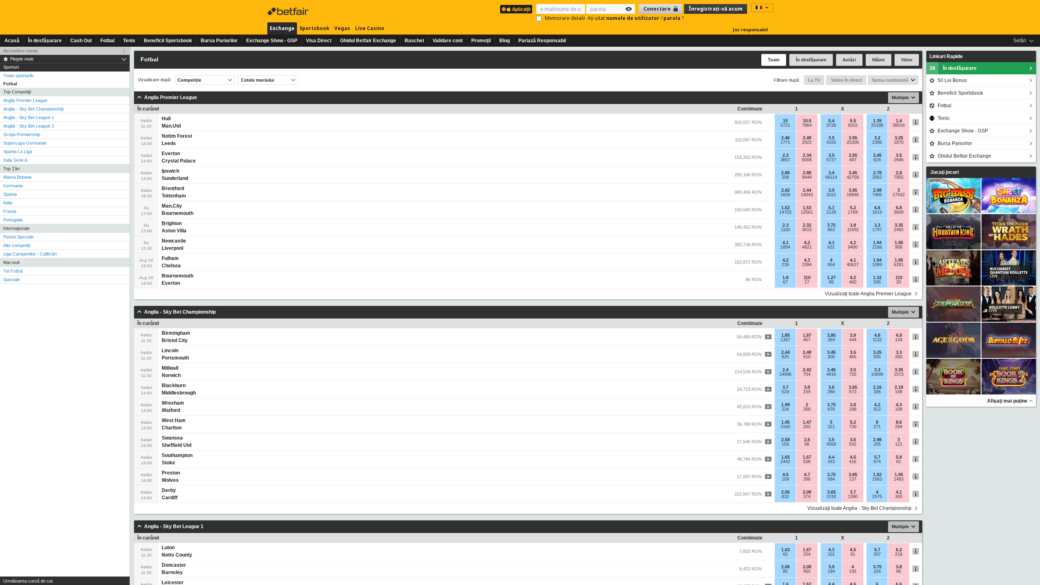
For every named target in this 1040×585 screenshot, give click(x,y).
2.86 (785, 173)
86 (898, 571)
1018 (831, 496)
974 (877, 461)
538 (806, 461)
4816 (831, 374)
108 (898, 409)
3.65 (853, 387)
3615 (807, 230)
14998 (785, 374)
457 (806, 340)
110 (807, 277)
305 (831, 357)
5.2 (853, 208)
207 (877, 554)
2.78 (877, 173)
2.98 (877, 190)
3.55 (853, 138)
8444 (807, 177)
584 (831, 479)
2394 (807, 264)
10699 (877, 374)
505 (877, 357)
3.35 (899, 225)
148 (898, 392)
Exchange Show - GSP (271, 40)
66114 (831, 177)
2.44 (807, 190)
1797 (877, 230)
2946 (899, 160)
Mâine (878, 59)
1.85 (785, 335)
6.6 (877, 208)
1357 (785, 340)
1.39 (877, 121)
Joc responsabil (750, 29)
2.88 (807, 173)
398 (806, 479)
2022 (807, 142)
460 (852, 282)
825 (785, 357)
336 (877, 392)
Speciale (11, 279)
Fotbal (107, 40)
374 (806, 496)
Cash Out (81, 40)
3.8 (853, 225)
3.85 (831, 335)
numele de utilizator (633, 18)
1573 (899, 374)
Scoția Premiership (21, 134)
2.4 (785, 370)
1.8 (785, 277)
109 (785, 479)
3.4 (831, 173)
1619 (877, 212)
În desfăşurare (45, 40)
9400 (853, 247)
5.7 (877, 457)
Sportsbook (314, 28)
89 (831, 282)
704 (806, 374)
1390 (853, 496)
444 (852, 340)
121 (898, 444)
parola (672, 18)
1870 (899, 142)
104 (877, 571)
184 (831, 571)
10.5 (807, 121)
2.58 (785, 440)
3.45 (877, 155)
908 (898, 247)
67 (785, 282)
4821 (807, 247)
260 (898, 357)
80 (785, 571)
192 (852, 571)
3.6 (831, 387)
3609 (899, 212)
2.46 (785, 138)
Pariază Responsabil (542, 40)
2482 (899, 230)
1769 (853, 212)
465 (852, 357)
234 (785, 409)
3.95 (853, 190)
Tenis (129, 40)
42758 (853, 177)
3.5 (831, 138)
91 (852, 554)
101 (831, 554)
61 (898, 461)
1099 (877, 264)
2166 (877, 247)
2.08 (807, 492)
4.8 (877, 335)
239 (785, 264)
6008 (807, 160)
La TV (814, 80)
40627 (853, 264)
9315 (853, 125)
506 (877, 282)
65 (785, 554)
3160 (785, 427)
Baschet (414, 40)
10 (785, 121)
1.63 (785, 550)
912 (877, 409)
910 (806, 357)
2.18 (899, 387)
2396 (877, 142)
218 (898, 554)
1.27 (831, 277)
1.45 (785, 422)
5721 (785, 125)
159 (806, 392)
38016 (899, 125)
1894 (785, 247)
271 (877, 427)
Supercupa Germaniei (24, 143)
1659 (785, 195)
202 (806, 427)
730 (852, 427)
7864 (807, 125)
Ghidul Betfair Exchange (368, 40)
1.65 (785, 457)
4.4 (831, 457)
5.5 (853, 121)
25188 (877, 125)
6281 (899, 264)
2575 (877, 496)
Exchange (282, 28)
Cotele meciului (257, 80)
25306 (853, 142)
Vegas (342, 28)
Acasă (12, 40)
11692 (853, 230)
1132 (877, 340)
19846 (853, 195)
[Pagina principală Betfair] (288, 11)
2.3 (785, 155)
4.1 (785, 242)
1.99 (785, 405)
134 (898, 340)
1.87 (807, 335)
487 (852, 160)
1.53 (807, 208)
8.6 (899, 422)
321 (831, 427)
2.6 (807, 440)
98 (806, 444)
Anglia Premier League (25, 100)
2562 (877, 177)
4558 (831, 444)
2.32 (807, 225)
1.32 (877, 277)
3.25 (899, 138)
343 (831, 461)
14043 (807, 195)
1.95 (899, 242)
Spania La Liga (17, 151)
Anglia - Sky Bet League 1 (28, 117)
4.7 (807, 474)
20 (898, 282)
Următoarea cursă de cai (27, 580)
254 (806, 554)
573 (852, 392)
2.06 (785, 492)
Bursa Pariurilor (219, 40)
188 (852, 409)
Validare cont (448, 40)
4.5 (853, 457)
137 (852, 479)
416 (852, 461)
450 (806, 571)
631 (831, 247)
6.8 (899, 208)
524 (785, 392)
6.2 (899, 550)
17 (806, 282)
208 (785, 177)
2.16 (877, 387)
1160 (785, 230)
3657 (785, 160)
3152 (831, 195)
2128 (831, 212)
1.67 (807, 457)
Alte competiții (16, 245)
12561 (807, 212)
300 (898, 496)
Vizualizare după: (154, 80)
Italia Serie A (15, 160)
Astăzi (849, 59)
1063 (877, 479)
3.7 (785, 387)
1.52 (785, 208)
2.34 (807, 155)
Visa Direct (319, 40)
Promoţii (481, 40)
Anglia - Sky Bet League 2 (28, 126)
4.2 (807, 242)
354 (831, 340)
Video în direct (846, 80)
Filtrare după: (787, 80)
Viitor (906, 59)
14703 (785, 212)
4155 (831, 142)
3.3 (877, 225)
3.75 (831, 225)
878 (831, 409)
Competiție (189, 80)
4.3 (807, 260)
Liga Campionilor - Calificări (29, 253)
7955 (899, 177)
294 (898, 427)
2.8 (899, 173)
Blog (504, 40)
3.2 (877, 138)
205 (877, 444)
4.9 (899, 335)
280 (831, 392)
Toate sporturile (18, 75)
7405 (877, 195)
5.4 (831, 121)
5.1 (831, 208)
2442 (785, 461)
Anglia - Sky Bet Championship (33, 108)
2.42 (785, 190)
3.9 (831, 190)
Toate (774, 59)
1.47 (807, 422)
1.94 (877, 242)
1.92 (877, 474)
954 (831, 264)
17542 (899, 195)
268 (806, 409)
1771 (785, 142)
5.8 (899, 457)
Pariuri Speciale (18, 236)
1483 (899, 479)
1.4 (899, 121)
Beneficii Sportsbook (168, 40)
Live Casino (369, 28)
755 (852, 374)
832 (785, 496)
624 (877, 160)
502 (852, 444)
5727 (831, 160)
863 (831, 230)
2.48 (807, 138)
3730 (831, 125)
